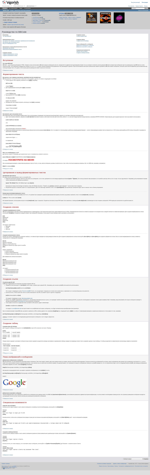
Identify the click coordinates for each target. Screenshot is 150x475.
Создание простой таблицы (82, 40)
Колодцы (66, 13)
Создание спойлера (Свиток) (82, 52)
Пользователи (131, 6)
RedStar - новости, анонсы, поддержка (68, 18)
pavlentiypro (46, 21)
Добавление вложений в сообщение (84, 46)
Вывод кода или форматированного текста (12, 49)
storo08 (41, 17)
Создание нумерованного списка (10, 55)
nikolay (43, 18)
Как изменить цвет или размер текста (11, 42)
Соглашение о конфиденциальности (126, 466)
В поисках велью (36, 18)
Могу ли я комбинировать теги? (10, 43)
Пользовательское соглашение (141, 466)
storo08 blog (35, 17)
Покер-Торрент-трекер (10, 22)
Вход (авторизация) (135, 2)
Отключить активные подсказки (104, 463)
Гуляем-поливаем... (37, 21)
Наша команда (110, 466)
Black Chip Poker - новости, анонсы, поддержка (70, 17)
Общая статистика (103, 466)
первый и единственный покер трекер (15, 24)
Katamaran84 (47, 20)
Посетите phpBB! (26, 291)
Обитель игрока (36, 23)
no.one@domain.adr (16, 308)
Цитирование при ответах (8, 48)
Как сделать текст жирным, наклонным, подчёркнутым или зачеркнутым (19, 40)
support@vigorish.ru (13, 467)
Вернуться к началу (8, 70)
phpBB (14, 466)
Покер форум (4, 466)
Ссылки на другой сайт (81, 36)
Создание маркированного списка (10, 54)
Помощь (145, 6)
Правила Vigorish (139, 6)
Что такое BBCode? (7, 36)
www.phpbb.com (22, 301)
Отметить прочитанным (143, 10)
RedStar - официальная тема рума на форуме (20, 10)
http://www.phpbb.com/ (27, 298)
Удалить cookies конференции (119, 463)
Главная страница (6, 463)
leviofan (43, 23)
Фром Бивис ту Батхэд (38, 20)
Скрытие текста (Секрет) (82, 51)
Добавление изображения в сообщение (85, 45)
